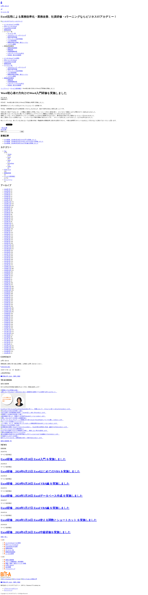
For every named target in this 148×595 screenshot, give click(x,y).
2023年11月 (7, 203)
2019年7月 (7, 295)
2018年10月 (7, 311)
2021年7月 (7, 254)
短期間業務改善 (12, 51)
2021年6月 (7, 256)
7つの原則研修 (12, 40)
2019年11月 (7, 288)
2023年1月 (7, 221)
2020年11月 (7, 268)
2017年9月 (7, 335)
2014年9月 (7, 351)
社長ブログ (7, 169)
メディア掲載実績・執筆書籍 (14, 561)
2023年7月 (7, 211)
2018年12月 (7, 308)
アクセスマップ (10, 569)
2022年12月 (7, 223)
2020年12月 (7, 266)
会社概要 (8, 567)
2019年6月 (7, 297)
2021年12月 (7, 245)
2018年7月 (7, 317)
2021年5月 (7, 257)
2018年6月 (7, 319)
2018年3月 (7, 324)
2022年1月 (7, 243)
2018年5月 (7, 320)
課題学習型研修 (12, 37)
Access (9, 154)
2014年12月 (7, 346)
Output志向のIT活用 (10, 28)
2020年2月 (7, 283)
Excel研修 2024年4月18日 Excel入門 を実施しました (20, 139)
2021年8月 (7, 252)
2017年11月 (7, 331)
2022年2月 (7, 241)
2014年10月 (7, 349)
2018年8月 (7, 315)
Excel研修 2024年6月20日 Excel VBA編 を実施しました (21, 143)
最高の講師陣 (9, 560)
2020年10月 (7, 270)
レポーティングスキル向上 (16, 53)
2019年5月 (7, 299)
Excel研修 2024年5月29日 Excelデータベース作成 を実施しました (42, 495)
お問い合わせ (9, 565)
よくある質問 (9, 553)
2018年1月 (7, 328)
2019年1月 (7, 306)
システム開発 (12, 44)
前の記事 (4, 128)
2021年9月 (7, 250)
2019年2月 (7, 304)
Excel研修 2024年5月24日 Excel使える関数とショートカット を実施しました (49, 520)
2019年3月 (7, 302)
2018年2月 (7, 326)
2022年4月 (7, 238)
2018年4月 (7, 322)
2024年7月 (7, 189)
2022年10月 (7, 227)
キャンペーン (8, 179)
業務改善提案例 (12, 48)
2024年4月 (7, 194)
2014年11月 (7, 347)
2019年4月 (7, 301)
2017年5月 (7, 342)
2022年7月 (7, 232)
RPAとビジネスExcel (10, 26)
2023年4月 (7, 216)
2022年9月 (7, 229)
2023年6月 (7, 212)
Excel (9, 157)
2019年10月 (7, 290)
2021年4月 (7, 259)
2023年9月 (7, 207)
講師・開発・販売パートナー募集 (15, 563)
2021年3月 (7, 261)
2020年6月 (7, 277)
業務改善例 (7, 30)
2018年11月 (7, 310)
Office (9, 166)
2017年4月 (7, 344)
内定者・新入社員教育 (14, 55)
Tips (5, 151)
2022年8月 (7, 230)
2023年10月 (7, 205)
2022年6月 (7, 234)
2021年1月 (7, 265)
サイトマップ (8, 590)
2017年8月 (7, 337)
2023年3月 (7, 218)
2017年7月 (7, 338)
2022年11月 (7, 225)
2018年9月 (7, 313)
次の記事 (3, 129)
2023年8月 (7, 209)
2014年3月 (7, 353)
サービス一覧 (12, 33)
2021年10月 (7, 248)
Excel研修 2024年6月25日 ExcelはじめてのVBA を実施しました (23, 141)
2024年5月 (7, 193)
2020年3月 (7, 281)
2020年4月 (7, 279)
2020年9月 (7, 272)
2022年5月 (7, 236)
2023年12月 (7, 202)
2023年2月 (7, 220)
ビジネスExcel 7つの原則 (11, 24)
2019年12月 (7, 286)
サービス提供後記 (9, 176)
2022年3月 (7, 239)
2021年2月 (7, 263)
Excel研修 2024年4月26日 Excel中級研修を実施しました (36, 532)
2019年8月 (7, 293)
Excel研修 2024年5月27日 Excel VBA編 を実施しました (35, 507)
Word (9, 160)
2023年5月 (7, 214)
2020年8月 (7, 274)
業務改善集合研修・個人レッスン (18, 42)
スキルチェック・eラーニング (17, 35)
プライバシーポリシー (11, 588)
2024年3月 (7, 196)
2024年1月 (7, 200)
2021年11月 (7, 247)
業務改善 (10, 49)
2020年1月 (7, 284)
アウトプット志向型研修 (15, 39)
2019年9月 (7, 292)
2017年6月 (7, 340)
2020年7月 (7, 275)
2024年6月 (7, 191)
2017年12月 (7, 329)
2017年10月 (7, 333)
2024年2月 (7, 198)
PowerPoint (11, 163)
